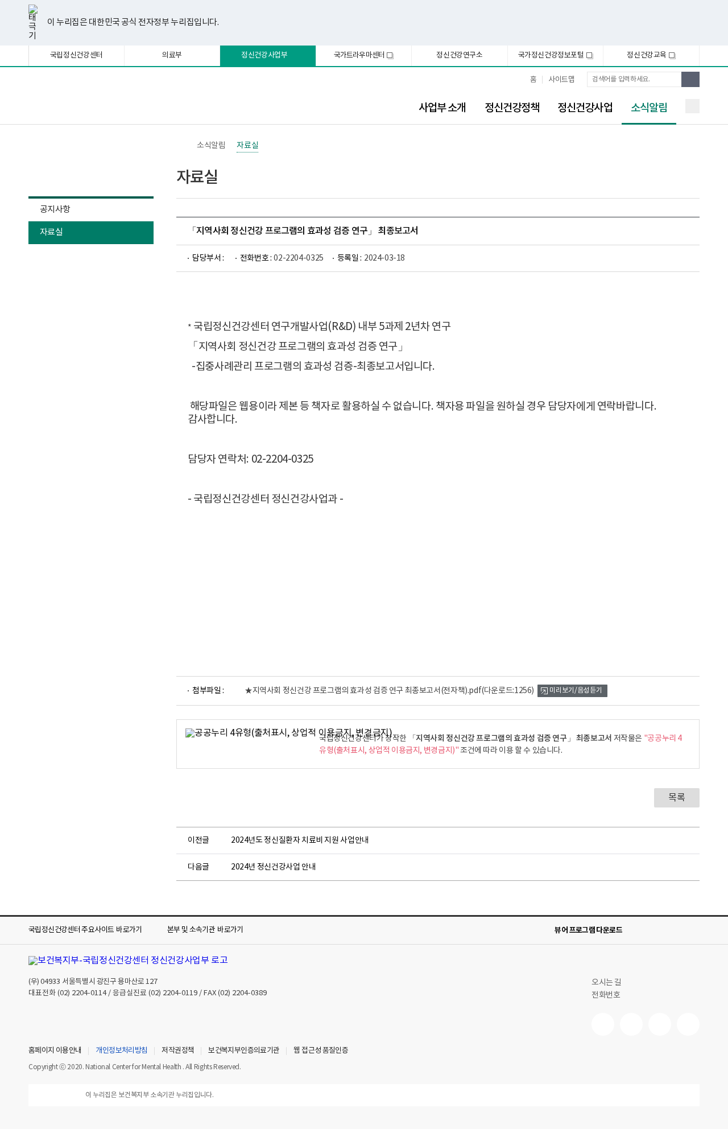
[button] (93, 930)
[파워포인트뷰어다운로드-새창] (656, 930)
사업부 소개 (442, 108)
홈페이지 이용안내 (54, 1051)
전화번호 (606, 995)
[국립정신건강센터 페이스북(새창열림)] (631, 1024)
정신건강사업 (585, 108)
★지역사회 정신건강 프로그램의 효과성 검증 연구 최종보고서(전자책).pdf (389, 690)
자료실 (51, 232)
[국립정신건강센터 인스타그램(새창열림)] (659, 1024)
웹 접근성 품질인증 (320, 1051)
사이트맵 (561, 80)
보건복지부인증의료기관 (243, 1051)
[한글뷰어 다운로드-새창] (638, 930)
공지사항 (55, 210)
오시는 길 (607, 982)
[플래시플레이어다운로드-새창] (693, 930)
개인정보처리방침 (121, 1051)
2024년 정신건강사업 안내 (273, 867)
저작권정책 (178, 1051)
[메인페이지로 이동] (122, 101)
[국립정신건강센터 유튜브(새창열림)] (603, 1024)
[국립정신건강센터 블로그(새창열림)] (688, 1024)
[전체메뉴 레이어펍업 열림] (692, 106)
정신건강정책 (512, 108)
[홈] (182, 145)
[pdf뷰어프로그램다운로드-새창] (674, 930)
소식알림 (644, 108)
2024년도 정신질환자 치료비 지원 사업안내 (300, 840)
